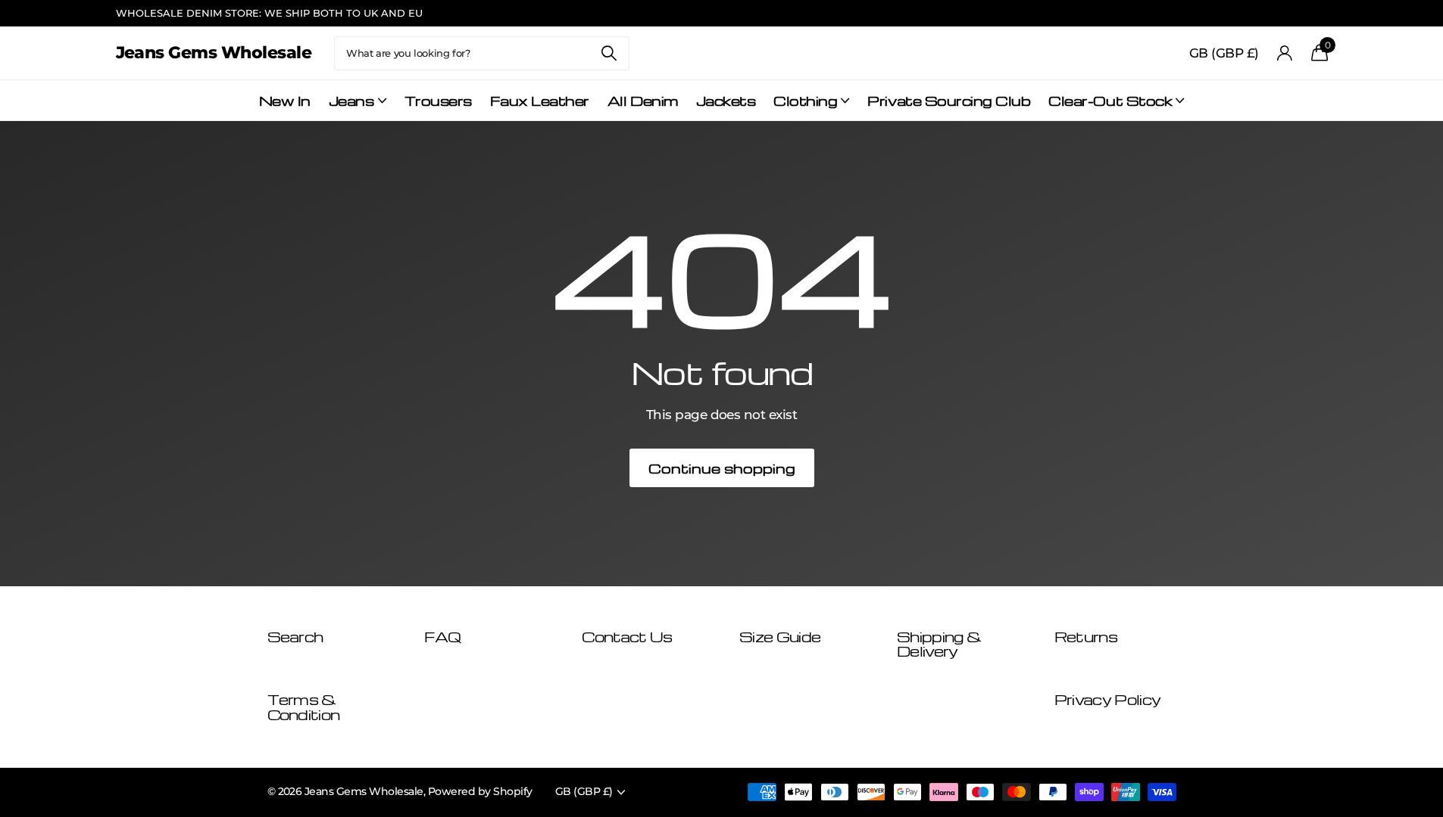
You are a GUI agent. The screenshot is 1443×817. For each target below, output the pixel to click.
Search (608, 53)
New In (285, 100)
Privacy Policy (1107, 699)
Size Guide (779, 636)
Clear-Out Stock (1110, 100)
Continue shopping (721, 468)
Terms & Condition (303, 707)
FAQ (442, 636)
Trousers (438, 100)
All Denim (642, 100)
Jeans (351, 100)
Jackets (726, 100)
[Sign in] (1285, 53)
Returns (1085, 636)
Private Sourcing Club (948, 100)
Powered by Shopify (480, 791)
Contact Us (627, 636)
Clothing (805, 100)
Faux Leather (539, 100)
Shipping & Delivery (939, 644)
